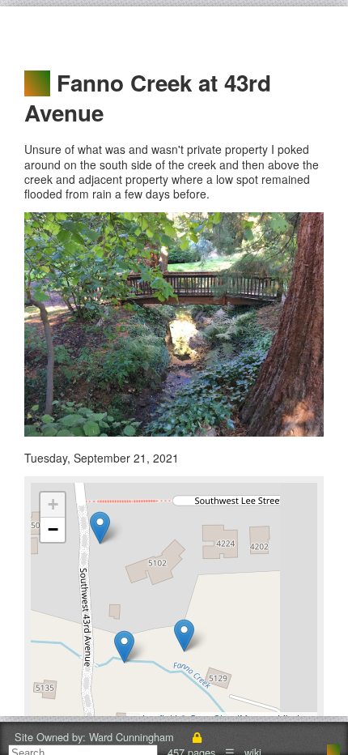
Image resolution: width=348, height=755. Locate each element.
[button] (124, 646)
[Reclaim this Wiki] (196, 736)
